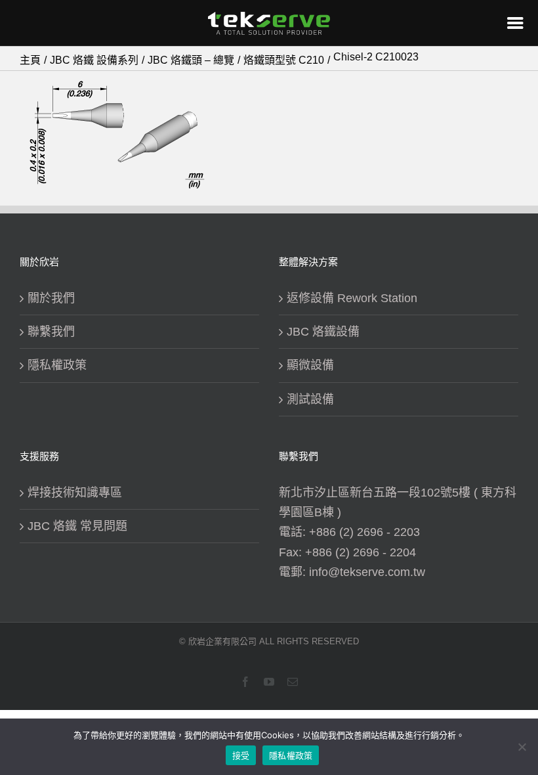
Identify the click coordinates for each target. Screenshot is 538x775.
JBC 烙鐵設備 (323, 331)
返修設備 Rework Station (352, 298)
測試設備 (310, 399)
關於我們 (51, 298)
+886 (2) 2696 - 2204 (360, 552)
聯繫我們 (51, 331)
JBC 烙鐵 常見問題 (77, 526)
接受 (241, 755)
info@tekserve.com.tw (367, 572)
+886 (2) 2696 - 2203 (364, 532)
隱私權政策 (57, 365)
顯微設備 (310, 365)
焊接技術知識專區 (75, 492)
